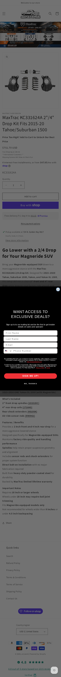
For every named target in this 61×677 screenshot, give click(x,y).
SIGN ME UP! (30, 376)
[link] (31, 298)
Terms (48, 368)
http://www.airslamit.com (34, 362)
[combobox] (8, 351)
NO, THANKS (30, 384)
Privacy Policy (40, 368)
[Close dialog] (58, 289)
